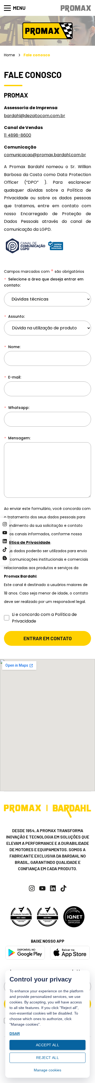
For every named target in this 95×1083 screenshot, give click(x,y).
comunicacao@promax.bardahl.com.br (45, 155)
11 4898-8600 (17, 135)
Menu (19, 8)
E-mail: (14, 377)
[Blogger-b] (4, 558)
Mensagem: (18, 438)
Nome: (13, 346)
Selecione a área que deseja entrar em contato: (43, 282)
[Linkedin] (4, 541)
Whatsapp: (18, 407)
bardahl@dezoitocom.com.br (34, 116)
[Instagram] (4, 524)
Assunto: (16, 316)
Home (9, 55)
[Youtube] (4, 532)
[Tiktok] (4, 549)
